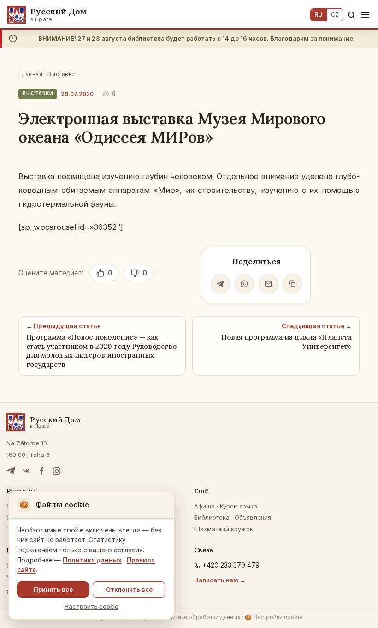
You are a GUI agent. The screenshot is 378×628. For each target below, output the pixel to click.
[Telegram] (220, 283)
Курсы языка (238, 506)
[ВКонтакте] (26, 471)
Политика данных (92, 560)
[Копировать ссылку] (292, 283)
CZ (335, 14)
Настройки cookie (274, 617)
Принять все (53, 589)
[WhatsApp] (244, 283)
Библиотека (212, 517)
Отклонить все (129, 589)
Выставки (61, 74)
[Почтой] (268, 283)
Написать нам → (220, 580)
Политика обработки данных (201, 617)
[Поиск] (351, 15)
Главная (30, 74)
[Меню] (365, 14)
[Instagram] (56, 471)
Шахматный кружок (223, 528)
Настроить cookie (91, 606)
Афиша (204, 506)
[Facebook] (41, 471)
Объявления (253, 517)
